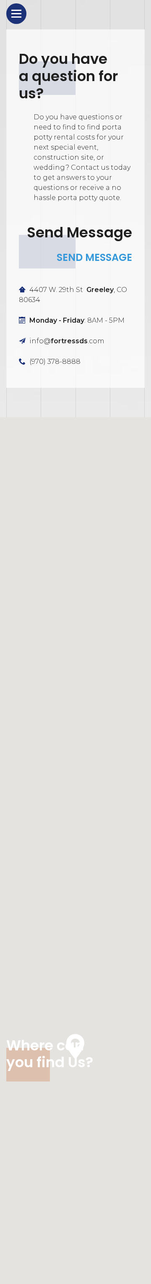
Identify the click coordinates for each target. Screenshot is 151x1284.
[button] (75, 1047)
